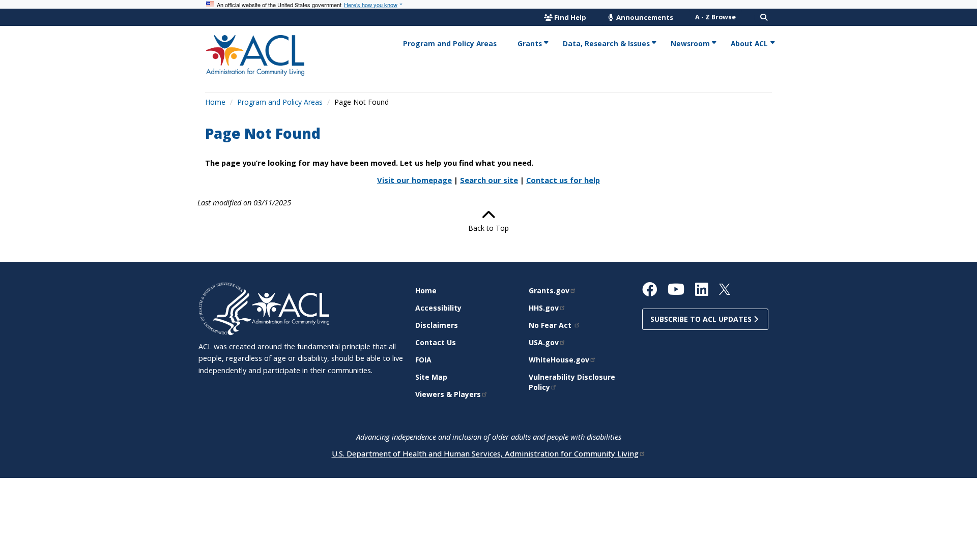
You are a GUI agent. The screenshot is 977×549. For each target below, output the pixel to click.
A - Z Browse (715, 17)
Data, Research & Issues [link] (606, 43)
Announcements (644, 17)
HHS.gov (544, 308)
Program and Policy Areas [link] (450, 43)
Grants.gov (549, 290)
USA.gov (544, 342)
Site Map (431, 377)
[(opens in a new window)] (225, 308)
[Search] (763, 17)
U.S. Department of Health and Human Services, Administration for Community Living (485, 453)
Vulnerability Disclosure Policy (572, 382)
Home (215, 102)
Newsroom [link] (690, 43)
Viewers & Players (448, 394)
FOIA (423, 359)
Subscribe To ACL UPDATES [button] (702, 319)
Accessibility (438, 308)
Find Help (570, 17)
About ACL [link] (749, 43)
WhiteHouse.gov (559, 359)
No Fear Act (551, 325)
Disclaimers (436, 325)
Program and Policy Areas (280, 102)
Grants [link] (530, 43)
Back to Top (488, 228)
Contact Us (435, 342)
